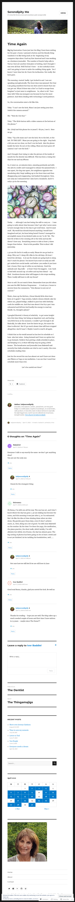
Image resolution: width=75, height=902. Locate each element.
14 (18, 797)
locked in (41, 422)
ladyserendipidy (16, 422)
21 (18, 801)
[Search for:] (30, 763)
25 (46, 801)
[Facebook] (13, 888)
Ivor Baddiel (34, 645)
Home (10, 872)
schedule (48, 422)
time (52, 422)
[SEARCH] (54, 763)
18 (46, 797)
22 (25, 801)
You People (13, 741)
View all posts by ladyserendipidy (35, 415)
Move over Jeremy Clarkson (20, 725)
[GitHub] (21, 888)
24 (39, 801)
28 (18, 805)
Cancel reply (55, 645)
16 (32, 797)
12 (53, 792)
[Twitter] (9, 888)
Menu (63, 13)
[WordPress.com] (25, 888)
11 (46, 792)
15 (25, 797)
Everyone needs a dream (18, 747)
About (10, 877)
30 (32, 805)
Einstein (35, 422)
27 (11, 805)
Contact (11, 882)
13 (11, 797)
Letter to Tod (14, 736)
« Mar (17, 809)
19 (53, 797)
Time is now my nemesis (19, 730)
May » (46, 809)
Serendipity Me (18, 12)
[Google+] (17, 888)
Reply (10, 468)
